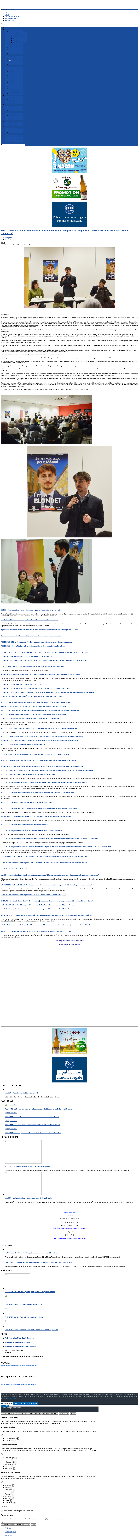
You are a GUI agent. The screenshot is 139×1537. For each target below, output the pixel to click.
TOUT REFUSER (32, 1403)
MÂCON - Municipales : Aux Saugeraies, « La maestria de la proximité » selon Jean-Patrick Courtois (36, 909)
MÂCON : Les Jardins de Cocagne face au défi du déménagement (27, 1166)
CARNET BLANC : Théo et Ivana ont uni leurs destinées (25, 1317)
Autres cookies (64, 1413)
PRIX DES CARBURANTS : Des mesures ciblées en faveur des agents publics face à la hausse (33, 706)
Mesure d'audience (21, 1413)
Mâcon (7, 13)
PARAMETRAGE (7, 1403)
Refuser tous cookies (23, 1524)
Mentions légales (10, 1532)
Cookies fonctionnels (8, 1413)
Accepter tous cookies (8, 1524)
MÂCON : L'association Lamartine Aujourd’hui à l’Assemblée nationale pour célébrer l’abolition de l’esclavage (39, 728)
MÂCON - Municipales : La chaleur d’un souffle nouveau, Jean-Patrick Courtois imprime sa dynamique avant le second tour (44, 782)
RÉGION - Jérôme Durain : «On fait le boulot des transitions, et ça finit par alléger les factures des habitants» (38, 760)
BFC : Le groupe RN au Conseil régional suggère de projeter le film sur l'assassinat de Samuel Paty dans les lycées (40, 710)
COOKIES (5, 1405)
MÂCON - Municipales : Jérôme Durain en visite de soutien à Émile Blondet (27, 802)
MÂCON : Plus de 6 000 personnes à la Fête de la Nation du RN (23, 744)
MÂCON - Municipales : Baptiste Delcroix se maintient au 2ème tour (24, 824)
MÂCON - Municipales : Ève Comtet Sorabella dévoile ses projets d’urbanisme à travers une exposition (36, 931)
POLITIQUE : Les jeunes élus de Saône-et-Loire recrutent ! (21, 684)
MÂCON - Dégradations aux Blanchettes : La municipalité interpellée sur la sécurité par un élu (33, 714)
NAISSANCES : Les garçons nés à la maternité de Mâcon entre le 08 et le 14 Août (33, 1133)
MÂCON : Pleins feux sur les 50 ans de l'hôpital (21, 1093)
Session (72, 1413)
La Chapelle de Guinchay (13, 16)
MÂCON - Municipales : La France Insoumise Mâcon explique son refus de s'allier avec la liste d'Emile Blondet (39, 808)
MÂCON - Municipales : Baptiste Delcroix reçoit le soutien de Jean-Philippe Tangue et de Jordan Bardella (37, 792)
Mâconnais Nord (10, 18)
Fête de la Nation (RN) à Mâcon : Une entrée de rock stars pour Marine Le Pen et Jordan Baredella (35, 754)
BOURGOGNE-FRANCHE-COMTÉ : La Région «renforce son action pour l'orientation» (32, 696)
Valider (33, 1524)
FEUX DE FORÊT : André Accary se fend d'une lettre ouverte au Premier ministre (29, 620)
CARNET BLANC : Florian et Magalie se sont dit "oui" (24, 1304)
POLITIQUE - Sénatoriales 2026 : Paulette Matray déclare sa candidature (26, 656)
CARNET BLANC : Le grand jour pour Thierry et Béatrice (30, 1292)
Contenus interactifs (35, 1413)
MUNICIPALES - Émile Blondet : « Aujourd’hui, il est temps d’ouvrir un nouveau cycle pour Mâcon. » (36, 816)
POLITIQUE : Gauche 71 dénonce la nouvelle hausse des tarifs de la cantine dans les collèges (33, 646)
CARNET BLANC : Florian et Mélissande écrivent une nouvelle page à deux (31, 1330)
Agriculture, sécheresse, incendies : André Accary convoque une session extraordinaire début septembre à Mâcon (40, 630)
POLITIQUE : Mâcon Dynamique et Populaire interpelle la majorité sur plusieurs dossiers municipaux (36, 642)
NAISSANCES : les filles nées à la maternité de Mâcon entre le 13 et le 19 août (32, 1117)
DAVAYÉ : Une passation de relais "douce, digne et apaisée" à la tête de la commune (30, 718)
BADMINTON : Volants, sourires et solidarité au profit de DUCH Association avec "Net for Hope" (39, 1262)
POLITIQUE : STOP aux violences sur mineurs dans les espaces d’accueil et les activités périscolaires (35, 688)
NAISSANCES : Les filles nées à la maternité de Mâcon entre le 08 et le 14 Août (32, 1125)
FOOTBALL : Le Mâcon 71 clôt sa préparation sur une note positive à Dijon (31, 1253)
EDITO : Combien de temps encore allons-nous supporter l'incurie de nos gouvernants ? (31, 610)
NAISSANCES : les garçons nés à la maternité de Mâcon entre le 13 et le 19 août (38, 1109)
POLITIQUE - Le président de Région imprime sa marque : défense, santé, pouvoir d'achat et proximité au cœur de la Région (44, 660)
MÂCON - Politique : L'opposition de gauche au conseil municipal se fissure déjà (28, 774)
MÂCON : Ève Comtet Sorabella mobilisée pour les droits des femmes (25, 869)
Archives (8, 1528)
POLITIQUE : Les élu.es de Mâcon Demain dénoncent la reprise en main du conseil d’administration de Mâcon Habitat (42, 766)
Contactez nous (10, 1530)
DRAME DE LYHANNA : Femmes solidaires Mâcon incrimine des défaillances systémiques (32, 666)
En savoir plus (12, 1398)
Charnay (7, 15)
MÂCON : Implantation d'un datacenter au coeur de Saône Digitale (28, 1198)
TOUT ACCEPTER (19, 1403)
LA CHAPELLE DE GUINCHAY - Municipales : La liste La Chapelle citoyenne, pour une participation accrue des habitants (44, 856)
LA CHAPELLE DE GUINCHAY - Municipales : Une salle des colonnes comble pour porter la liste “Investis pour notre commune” (46, 885)
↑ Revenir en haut (6, 1535)
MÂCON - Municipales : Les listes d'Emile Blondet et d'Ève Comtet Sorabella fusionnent (31, 831)
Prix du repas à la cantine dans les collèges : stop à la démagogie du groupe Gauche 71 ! (31, 636)
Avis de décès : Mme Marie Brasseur (17, 1342)
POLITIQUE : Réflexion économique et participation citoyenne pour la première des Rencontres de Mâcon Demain (40, 674)
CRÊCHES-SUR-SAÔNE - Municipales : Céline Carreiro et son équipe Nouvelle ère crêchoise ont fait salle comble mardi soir (44, 863)
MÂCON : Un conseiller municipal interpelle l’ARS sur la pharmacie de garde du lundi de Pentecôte (35, 702)
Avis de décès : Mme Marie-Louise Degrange (20, 1346)
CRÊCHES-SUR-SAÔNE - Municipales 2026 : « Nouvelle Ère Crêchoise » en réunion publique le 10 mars (37, 905)
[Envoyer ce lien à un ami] (8, 239)
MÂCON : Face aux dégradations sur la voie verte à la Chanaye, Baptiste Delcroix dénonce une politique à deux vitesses (42, 736)
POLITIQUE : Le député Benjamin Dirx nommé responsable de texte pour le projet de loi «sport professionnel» (39, 740)
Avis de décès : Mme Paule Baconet (19, 1338)
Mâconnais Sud (10, 20)
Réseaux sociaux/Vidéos (50, 1413)
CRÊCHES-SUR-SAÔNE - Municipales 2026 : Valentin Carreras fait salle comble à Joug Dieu (33, 895)
